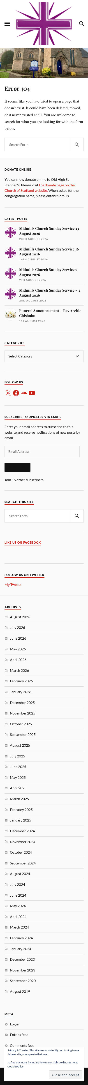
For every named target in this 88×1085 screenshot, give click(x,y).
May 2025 (18, 777)
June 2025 (18, 766)
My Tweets (13, 584)
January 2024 (20, 949)
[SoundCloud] (24, 393)
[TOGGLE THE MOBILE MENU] (7, 24)
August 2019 (20, 991)
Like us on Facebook (23, 542)
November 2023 (22, 970)
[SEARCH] (77, 144)
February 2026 (21, 681)
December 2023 (22, 959)
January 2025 (20, 820)
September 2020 (23, 980)
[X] (8, 393)
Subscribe (17, 467)
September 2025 (23, 734)
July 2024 (17, 884)
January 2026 (20, 692)
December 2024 (22, 831)
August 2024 (20, 873)
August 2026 (20, 617)
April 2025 (18, 788)
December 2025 (22, 702)
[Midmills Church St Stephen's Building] (44, 23)
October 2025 (21, 724)
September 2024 (23, 863)
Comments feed (22, 1045)
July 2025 (17, 756)
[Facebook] (16, 393)
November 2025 (22, 713)
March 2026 (19, 670)
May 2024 (18, 906)
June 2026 (18, 638)
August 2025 (20, 745)
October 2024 (21, 852)
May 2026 (18, 649)
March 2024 (19, 927)
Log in (14, 1024)
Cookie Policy (15, 1066)
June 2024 (18, 895)
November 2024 (22, 841)
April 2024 (18, 916)
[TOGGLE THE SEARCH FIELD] (81, 24)
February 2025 (21, 809)
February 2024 (21, 938)
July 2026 (17, 627)
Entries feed (19, 1034)
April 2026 (18, 659)
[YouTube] (31, 393)
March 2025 (19, 799)
